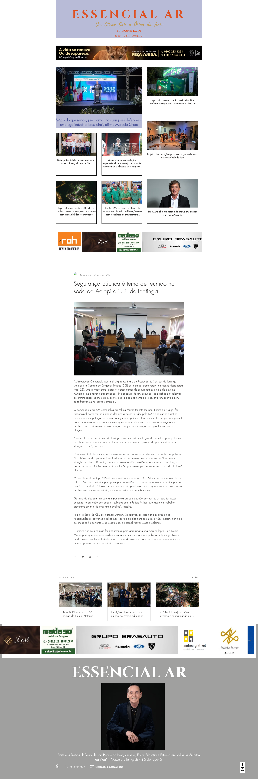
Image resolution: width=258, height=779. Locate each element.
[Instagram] (242, 769)
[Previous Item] (61, 98)
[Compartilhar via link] (97, 556)
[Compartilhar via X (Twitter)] (82, 556)
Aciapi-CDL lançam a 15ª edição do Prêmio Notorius (78, 613)
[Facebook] (242, 764)
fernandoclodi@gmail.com (109, 767)
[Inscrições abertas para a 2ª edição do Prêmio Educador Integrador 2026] (129, 595)
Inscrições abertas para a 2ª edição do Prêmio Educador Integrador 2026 (127, 613)
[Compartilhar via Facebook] (75, 556)
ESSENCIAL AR (129, 14)
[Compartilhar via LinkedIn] (89, 556)
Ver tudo (195, 577)
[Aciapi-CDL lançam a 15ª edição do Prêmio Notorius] (80, 595)
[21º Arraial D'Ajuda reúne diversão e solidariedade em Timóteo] (177, 595)
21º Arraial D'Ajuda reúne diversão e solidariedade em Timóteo (175, 613)
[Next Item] (137, 98)
